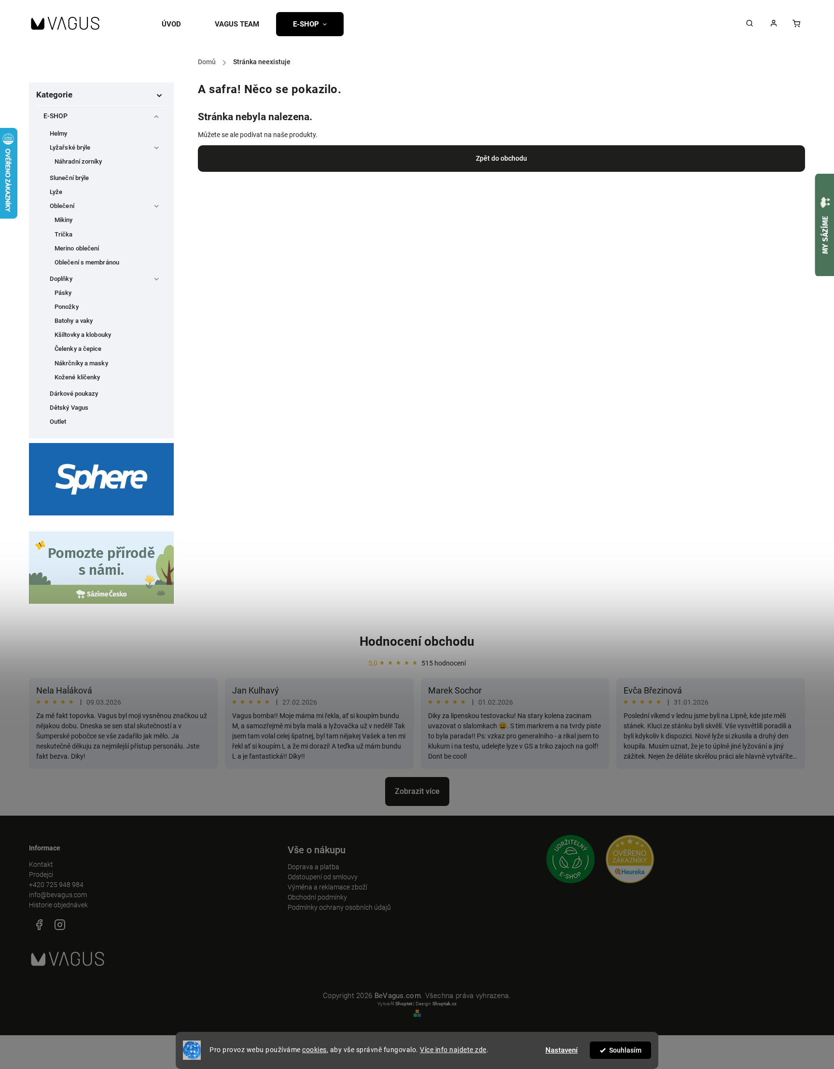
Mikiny (64, 219)
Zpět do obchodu (501, 158)
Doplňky (61, 278)
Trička (64, 234)
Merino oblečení (77, 248)
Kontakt (41, 864)
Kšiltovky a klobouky (83, 334)
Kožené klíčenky (77, 377)
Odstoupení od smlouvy (323, 877)
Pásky (63, 292)
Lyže (56, 191)
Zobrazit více (417, 791)
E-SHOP (55, 116)
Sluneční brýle (69, 177)
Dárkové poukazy (74, 393)
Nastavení (561, 1050)
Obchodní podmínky (317, 897)
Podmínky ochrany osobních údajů (339, 907)
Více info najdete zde (453, 1050)
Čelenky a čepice (78, 348)
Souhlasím (625, 1050)
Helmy (59, 133)
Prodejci (41, 874)
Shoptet (403, 1003)
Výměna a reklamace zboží (327, 887)
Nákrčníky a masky (81, 363)
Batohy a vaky (74, 320)
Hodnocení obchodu (417, 641)
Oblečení (62, 205)
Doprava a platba (313, 867)
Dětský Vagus (69, 407)
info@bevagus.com (58, 895)
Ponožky (67, 306)
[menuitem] (180, 24)
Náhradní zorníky (78, 161)
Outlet (58, 421)
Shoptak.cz (444, 1003)
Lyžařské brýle (70, 147)
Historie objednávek (58, 905)
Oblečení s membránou (87, 262)
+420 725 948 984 (56, 885)
